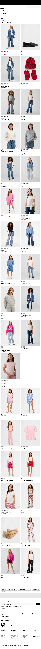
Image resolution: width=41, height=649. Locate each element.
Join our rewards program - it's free (15, 637)
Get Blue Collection (36, 589)
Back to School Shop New (12, 589)
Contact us (34, 631)
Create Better (25, 634)
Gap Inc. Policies (26, 645)
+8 (8, 83)
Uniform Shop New (22, 589)
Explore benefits (13, 634)
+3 (8, 380)
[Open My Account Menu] (37, 1)
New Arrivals (4, 589)
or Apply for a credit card (14, 638)
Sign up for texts (35, 634)
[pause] (39, 3)
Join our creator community (25, 637)
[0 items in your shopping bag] (40, 1)
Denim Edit (29, 589)
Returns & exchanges (4, 634)
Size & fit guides (3, 637)
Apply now (2, 616)
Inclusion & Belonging (26, 635)
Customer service (3, 631)
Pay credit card (13, 631)
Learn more (7, 616)
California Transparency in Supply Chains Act (16, 645)
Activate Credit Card (13, 635)
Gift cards (2, 636)
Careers (24, 631)
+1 (8, 116)
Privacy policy (3, 608)
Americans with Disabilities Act (5, 645)
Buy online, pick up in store (4, 639)
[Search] (39, 7)
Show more (2, 591)
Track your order (3, 635)
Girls (1, 10)
